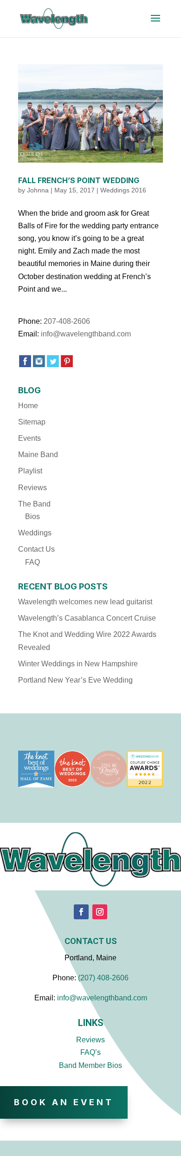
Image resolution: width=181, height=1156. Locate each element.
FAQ (32, 562)
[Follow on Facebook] (81, 911)
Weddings (35, 533)
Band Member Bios (90, 1065)
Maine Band (38, 454)
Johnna (38, 190)
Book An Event (64, 1102)
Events (29, 438)
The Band (34, 504)
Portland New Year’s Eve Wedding (75, 680)
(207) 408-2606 (103, 978)
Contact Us (36, 549)
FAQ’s (90, 1052)
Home (28, 406)
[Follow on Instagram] (99, 911)
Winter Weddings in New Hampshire (78, 664)
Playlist (30, 471)
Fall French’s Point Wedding (78, 180)
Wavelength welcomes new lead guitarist (85, 602)
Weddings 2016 (123, 190)
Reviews (32, 488)
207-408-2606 (67, 321)
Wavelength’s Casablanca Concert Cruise (87, 618)
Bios (32, 516)
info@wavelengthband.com (86, 334)
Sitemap (31, 422)
